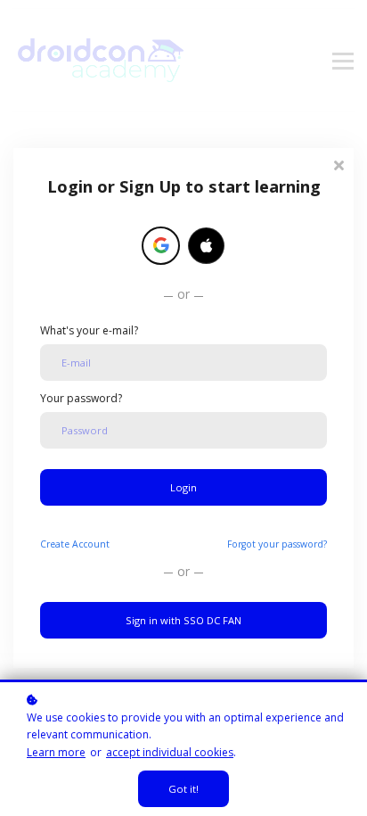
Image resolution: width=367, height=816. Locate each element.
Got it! (183, 788)
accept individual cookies (169, 752)
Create (75, 544)
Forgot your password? (277, 544)
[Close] (338, 163)
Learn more (56, 752)
